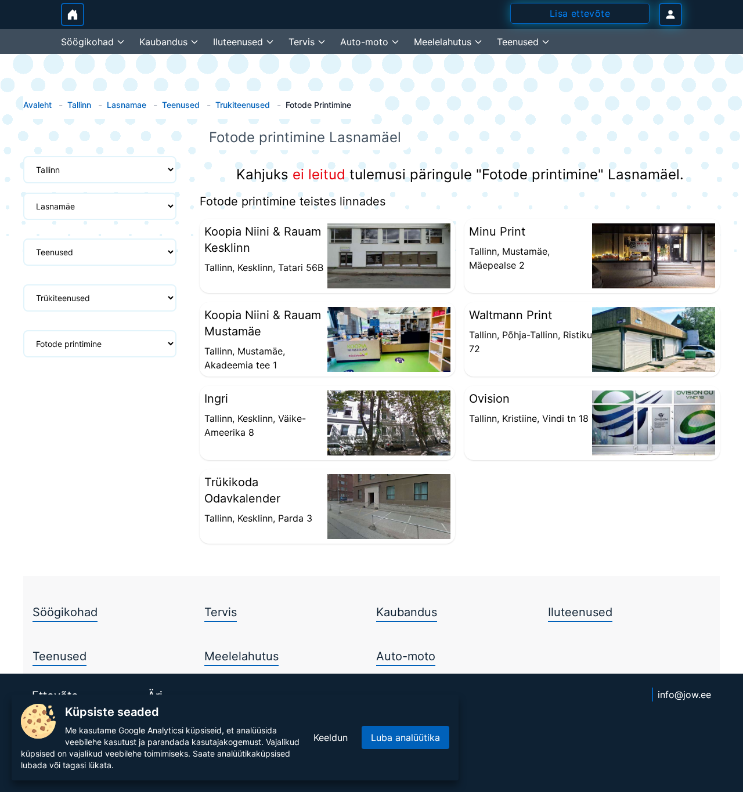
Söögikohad (65, 612)
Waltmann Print (510, 315)
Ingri (216, 399)
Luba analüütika (405, 737)
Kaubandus (406, 612)
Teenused (181, 105)
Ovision (489, 399)
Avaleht (37, 105)
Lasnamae (126, 105)
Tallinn (79, 105)
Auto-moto (405, 656)
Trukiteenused (242, 105)
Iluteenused (580, 612)
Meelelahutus (241, 656)
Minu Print (497, 231)
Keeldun (330, 737)
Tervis (220, 612)
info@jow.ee (684, 694)
